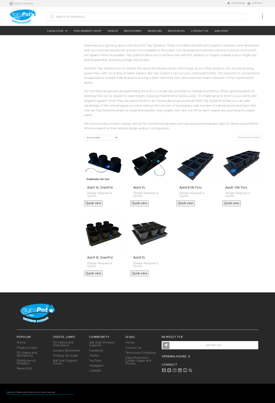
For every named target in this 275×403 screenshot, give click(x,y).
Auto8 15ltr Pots (236, 187)
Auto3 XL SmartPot (100, 187)
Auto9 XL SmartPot (100, 257)
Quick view (93, 203)
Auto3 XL (139, 187)
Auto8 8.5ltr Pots (190, 187)
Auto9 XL (139, 257)
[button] (21, 3)
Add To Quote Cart (105, 177)
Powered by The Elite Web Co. (61, 394)
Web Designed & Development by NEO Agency (26, 394)
